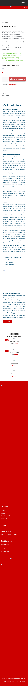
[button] (22, 2)
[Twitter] (13, 501)
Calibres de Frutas (12, 84)
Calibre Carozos (14, 352)
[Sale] (14, 338)
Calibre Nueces (14, 374)
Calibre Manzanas (14, 341)
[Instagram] (5, 501)
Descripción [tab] (5, 95)
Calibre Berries (14, 363)
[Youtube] (9, 501)
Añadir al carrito (17, 79)
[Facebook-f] (2, 501)
